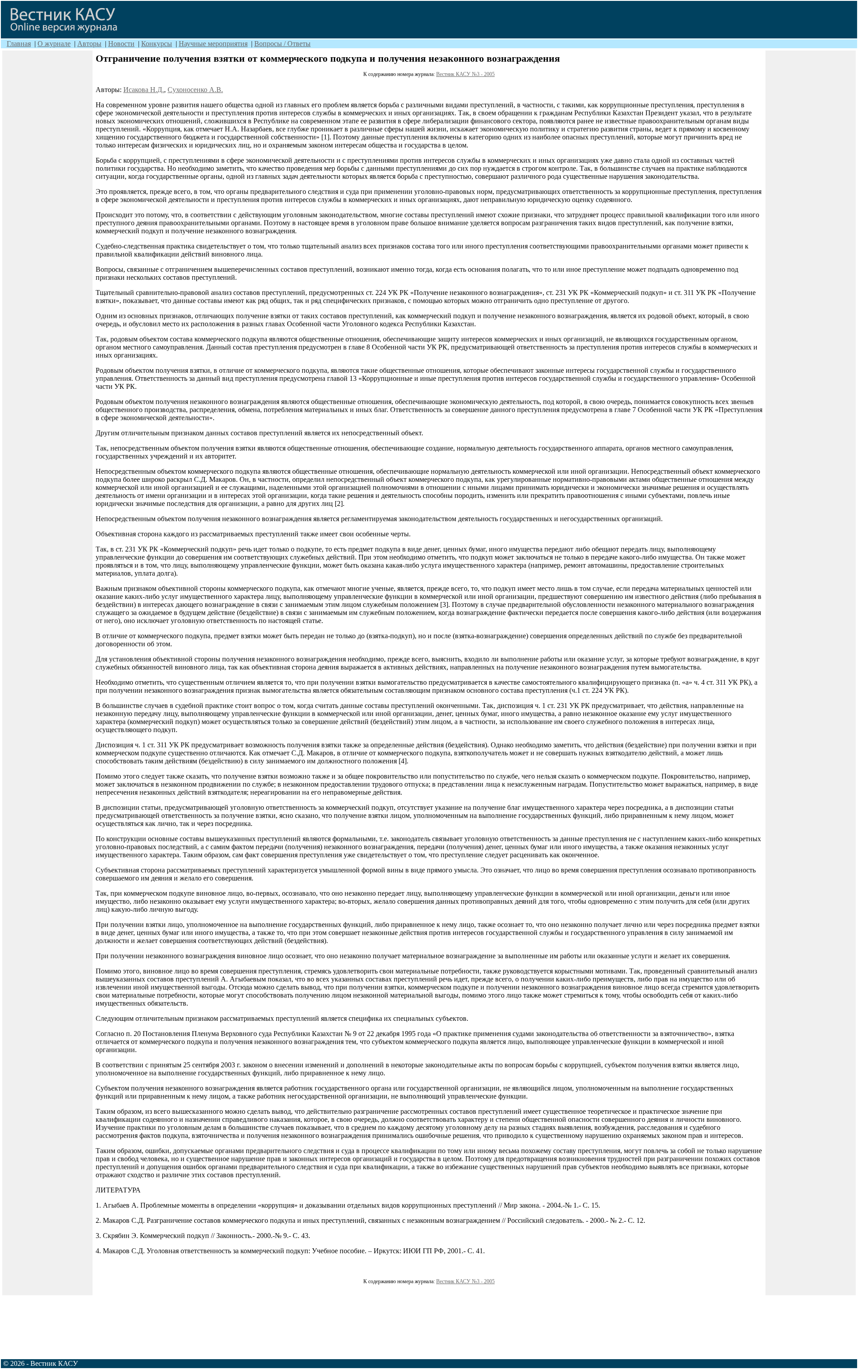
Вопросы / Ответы (282, 43)
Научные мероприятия (213, 43)
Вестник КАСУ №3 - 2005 (465, 74)
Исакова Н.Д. (143, 89)
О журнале (54, 43)
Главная (19, 43)
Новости (121, 43)
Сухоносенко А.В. (195, 89)
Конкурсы (156, 43)
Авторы (89, 43)
